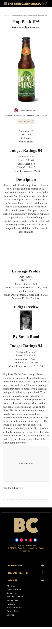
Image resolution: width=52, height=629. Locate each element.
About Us (11, 586)
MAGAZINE (15, 565)
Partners (11, 604)
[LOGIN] (47, 3)
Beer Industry (16, 15)
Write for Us (12, 600)
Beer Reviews (29, 15)
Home (7, 15)
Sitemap (10, 615)
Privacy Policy (13, 611)
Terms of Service (14, 607)
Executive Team (14, 589)
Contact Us (12, 593)
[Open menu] (5, 3)
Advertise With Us (15, 596)
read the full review (13, 487)
